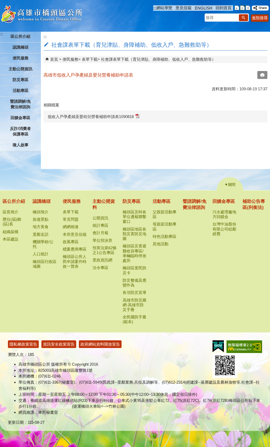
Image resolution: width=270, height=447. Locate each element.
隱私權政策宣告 (23, 344)
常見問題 (71, 219)
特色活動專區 (164, 236)
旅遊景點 (41, 219)
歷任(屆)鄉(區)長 (12, 221)
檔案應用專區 (74, 249)
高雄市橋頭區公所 (41, 14)
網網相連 (71, 226)
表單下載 (90, 59)
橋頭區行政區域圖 (44, 264)
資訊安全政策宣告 (59, 344)
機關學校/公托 (43, 244)
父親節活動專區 (164, 214)
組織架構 (10, 231)
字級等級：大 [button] (248, 8)
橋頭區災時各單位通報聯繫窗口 (134, 217)
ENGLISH (203, 8)
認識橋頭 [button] (20, 47)
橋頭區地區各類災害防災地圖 (134, 234)
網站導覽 (164, 8)
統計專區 (100, 225)
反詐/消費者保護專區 (20, 131)
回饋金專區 (224, 201)
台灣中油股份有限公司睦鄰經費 (224, 229)
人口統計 (41, 254)
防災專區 (132, 201)
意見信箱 (183, 8)
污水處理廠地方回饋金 (224, 214)
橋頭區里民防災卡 (134, 270)
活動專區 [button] (20, 90)
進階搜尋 (260, 18)
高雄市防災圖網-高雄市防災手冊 (134, 305)
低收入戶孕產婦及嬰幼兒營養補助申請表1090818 (91, 116)
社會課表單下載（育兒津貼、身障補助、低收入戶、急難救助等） (158, 59)
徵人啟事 (20, 145)
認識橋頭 (42, 201)
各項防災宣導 (134, 292)
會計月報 (100, 232)
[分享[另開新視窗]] (260, 8)
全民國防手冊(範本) (134, 319)
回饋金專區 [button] (20, 117)
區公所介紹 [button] (20, 36)
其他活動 (160, 244)
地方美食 (41, 226)
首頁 (54, 59)
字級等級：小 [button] (237, 8)
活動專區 (162, 201)
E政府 (218, 346)
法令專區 (100, 267)
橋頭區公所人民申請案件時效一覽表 (74, 261)
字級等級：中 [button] (242, 7)
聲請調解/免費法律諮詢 (20, 104)
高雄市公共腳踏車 (56, 406)
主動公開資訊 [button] (20, 69)
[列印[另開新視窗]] (262, 75)
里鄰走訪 (41, 234)
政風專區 (71, 241)
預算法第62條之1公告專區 (105, 250)
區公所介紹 (14, 201)
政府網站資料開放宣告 (100, 344)
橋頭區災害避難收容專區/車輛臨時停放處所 (134, 253)
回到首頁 (224, 8)
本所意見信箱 (74, 234)
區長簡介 (10, 212)
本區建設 (10, 239)
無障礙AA (244, 346)
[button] (243, 17)
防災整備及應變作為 (134, 282)
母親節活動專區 (164, 226)
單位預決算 (102, 240)
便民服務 (70, 59)
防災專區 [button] (20, 79)
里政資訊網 (102, 260)
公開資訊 (100, 218)
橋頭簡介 (41, 212)
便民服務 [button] (20, 58)
